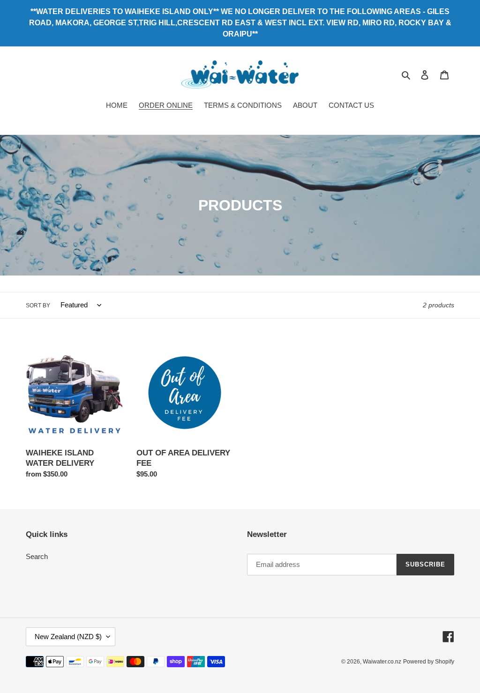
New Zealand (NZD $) (68, 637)
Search (37, 556)
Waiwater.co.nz (382, 661)
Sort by (38, 305)
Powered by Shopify (428, 661)
